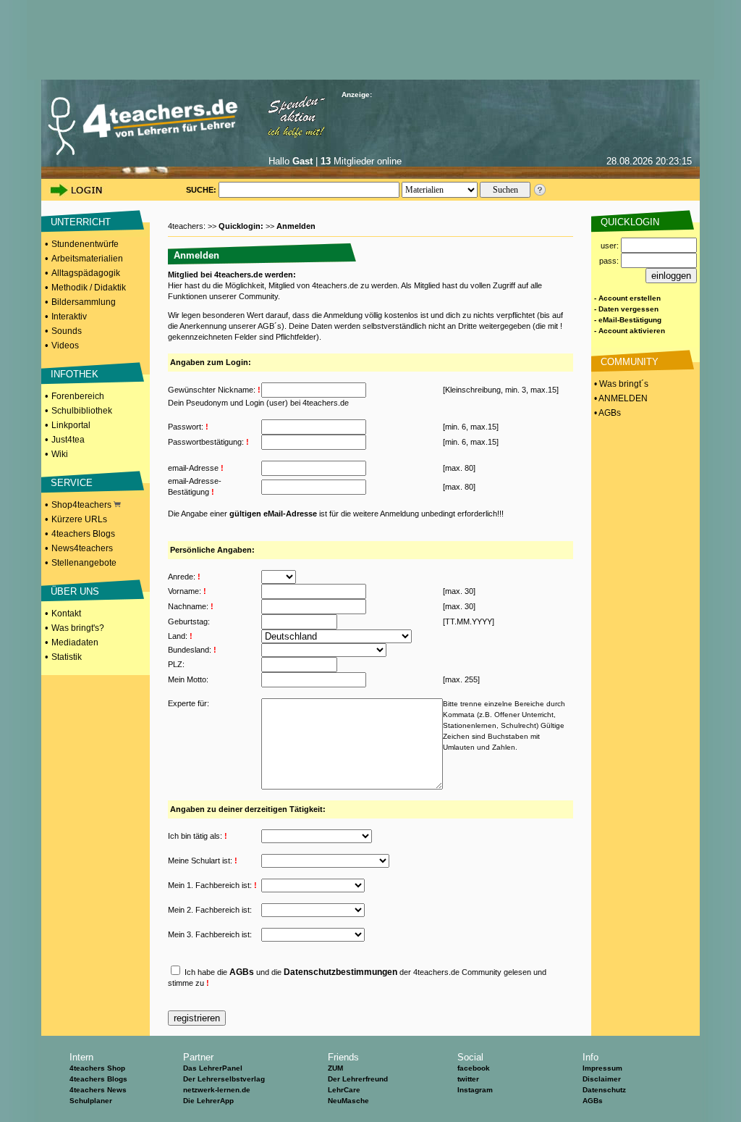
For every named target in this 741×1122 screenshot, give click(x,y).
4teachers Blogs (83, 534)
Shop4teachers (82, 505)
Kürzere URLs (79, 519)
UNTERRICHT (81, 222)
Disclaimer (602, 1079)
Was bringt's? (77, 628)
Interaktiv (69, 316)
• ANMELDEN (620, 398)
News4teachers (82, 548)
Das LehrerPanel (212, 1068)
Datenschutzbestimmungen (340, 972)
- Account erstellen (627, 298)
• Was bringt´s (620, 384)
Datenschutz (604, 1090)
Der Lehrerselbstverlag (224, 1079)
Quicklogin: (242, 226)
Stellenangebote (84, 563)
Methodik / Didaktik (88, 287)
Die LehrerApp (208, 1101)
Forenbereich (77, 396)
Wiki (59, 454)
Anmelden (296, 226)
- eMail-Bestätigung (627, 320)
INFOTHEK (74, 374)
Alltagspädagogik (85, 273)
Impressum (602, 1068)
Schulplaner (90, 1101)
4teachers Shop (97, 1068)
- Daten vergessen (626, 309)
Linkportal (70, 425)
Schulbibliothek (81, 411)
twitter (468, 1079)
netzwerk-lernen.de (216, 1090)
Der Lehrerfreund (358, 1079)
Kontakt (66, 613)
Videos (65, 345)
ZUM (335, 1068)
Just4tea (68, 440)
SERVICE (72, 482)
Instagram (475, 1090)
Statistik (66, 657)
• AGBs (606, 413)
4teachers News (98, 1090)
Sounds (66, 331)
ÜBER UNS (75, 591)
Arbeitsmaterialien (87, 259)
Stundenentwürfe (85, 244)
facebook (473, 1068)
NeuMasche (348, 1101)
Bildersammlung (83, 302)
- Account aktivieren (629, 331)
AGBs (241, 972)
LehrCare (344, 1090)
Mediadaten (74, 642)
